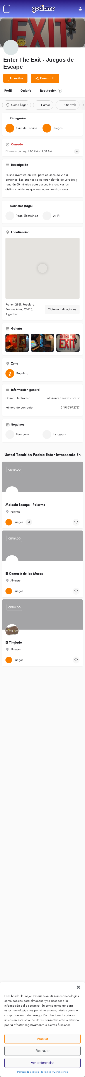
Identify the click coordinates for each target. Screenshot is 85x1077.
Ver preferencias (42, 1063)
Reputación (50, 91)
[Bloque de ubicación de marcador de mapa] (42, 268)
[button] (78, 987)
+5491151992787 (70, 407)
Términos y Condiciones (54, 1071)
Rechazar (42, 1051)
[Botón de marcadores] (76, 522)
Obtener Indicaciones (62, 309)
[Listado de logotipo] (11, 47)
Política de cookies (28, 1071)
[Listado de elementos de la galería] (17, 343)
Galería (25, 91)
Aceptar (42, 1038)
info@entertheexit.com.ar (63, 398)
